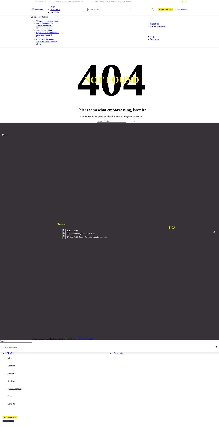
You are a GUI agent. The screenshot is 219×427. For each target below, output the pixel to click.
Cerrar (2, 341)
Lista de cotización (165, 9)
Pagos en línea (181, 9)
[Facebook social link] (182, 1)
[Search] (152, 9)
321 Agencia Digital (85, 339)
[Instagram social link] (185, 1)
